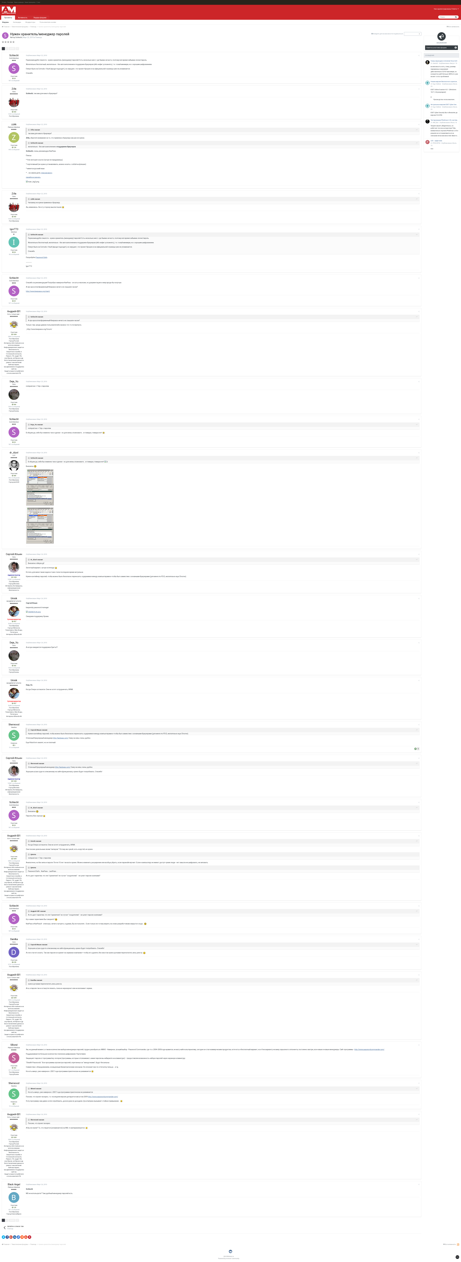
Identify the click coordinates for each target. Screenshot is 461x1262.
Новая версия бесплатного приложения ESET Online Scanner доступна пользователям (444, 81)
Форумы (5, 22)
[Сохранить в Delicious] (18, 1237)
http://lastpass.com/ (60, 738)
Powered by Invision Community (228, 1258)
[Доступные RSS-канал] (458, 1244)
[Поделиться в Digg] (14, 1237)
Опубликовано (36, 55)
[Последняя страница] (17, 48)
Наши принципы (30, 2)
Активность (22, 18)
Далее (12, 48)
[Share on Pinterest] (29, 1237)
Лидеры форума (39, 18)
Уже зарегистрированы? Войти (446, 9)
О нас (38, 2)
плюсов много (46, 173)
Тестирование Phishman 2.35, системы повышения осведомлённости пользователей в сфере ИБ (444, 120)
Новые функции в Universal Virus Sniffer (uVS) (444, 61)
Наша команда (19, 2)
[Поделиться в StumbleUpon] (25, 1237)
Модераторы (30, 22)
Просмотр (8, 18)
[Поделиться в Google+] (11, 1237)
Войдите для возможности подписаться (388, 34)
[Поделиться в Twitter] (3, 1237)
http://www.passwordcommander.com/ (369, 1049)
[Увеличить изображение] (63, 207)
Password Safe (41, 257)
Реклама (10, 2)
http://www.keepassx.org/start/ (38, 291)
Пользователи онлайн (48, 22)
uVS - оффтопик (436, 141)
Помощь (38, 37)
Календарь (17, 22)
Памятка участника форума (436, 48)
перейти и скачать (33, 177)
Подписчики (410, 34)
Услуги (4, 2)
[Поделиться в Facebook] (7, 1237)
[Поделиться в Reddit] (22, 1237)
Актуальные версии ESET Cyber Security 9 (444, 104)
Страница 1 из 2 (26, 48)
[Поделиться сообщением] (418, 55)
